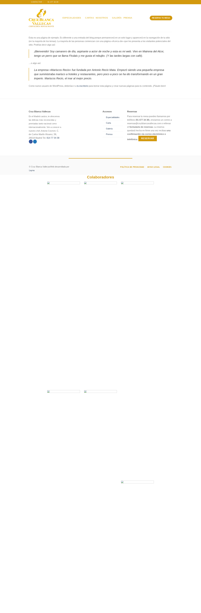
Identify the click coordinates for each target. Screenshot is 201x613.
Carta (108, 123)
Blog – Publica (86, 608)
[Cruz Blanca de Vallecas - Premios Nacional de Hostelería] (41, 18)
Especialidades (71, 18)
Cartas (89, 18)
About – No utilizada (39, 608)
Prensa (127, 18)
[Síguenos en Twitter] (35, 142)
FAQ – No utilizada (128, 608)
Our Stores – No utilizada (64, 608)
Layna (31, 170)
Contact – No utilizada (106, 608)
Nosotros (102, 18)
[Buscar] (59, 18)
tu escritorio (82, 86)
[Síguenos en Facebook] (31, 142)
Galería (117, 18)
